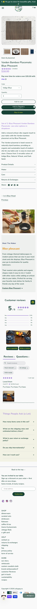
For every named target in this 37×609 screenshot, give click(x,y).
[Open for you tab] (33, 302)
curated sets (6, 516)
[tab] (22, 356)
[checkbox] (8, 373)
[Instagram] (11, 501)
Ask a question (12, 348)
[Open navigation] (7, 8)
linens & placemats (9, 527)
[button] (18, 107)
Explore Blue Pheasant (11, 288)
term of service (7, 553)
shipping (4, 545)
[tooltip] (34, 107)
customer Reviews (8, 572)
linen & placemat (8, 58)
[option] (7, 51)
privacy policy (6, 551)
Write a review (25, 348)
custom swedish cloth (9, 566)
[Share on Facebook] (9, 185)
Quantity (4, 92)
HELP (3, 537)
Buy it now (18, 112)
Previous (4, 200)
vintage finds (6, 530)
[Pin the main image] (14, 185)
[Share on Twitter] (12, 185)
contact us (5, 540)
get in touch (6, 574)
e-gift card (5, 532)
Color (3, 84)
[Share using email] (17, 185)
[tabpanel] (18, 382)
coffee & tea (6, 524)
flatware (4, 521)
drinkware (5, 519)
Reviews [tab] (9, 356)
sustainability (6, 577)
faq (2, 548)
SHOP (3, 511)
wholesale (5, 563)
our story (5, 561)
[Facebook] (3, 501)
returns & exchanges (9, 542)
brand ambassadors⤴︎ (9, 569)
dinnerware (5, 513)
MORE (3, 558)
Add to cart (18, 102)
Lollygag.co (18, 589)
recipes (4, 580)
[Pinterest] (7, 501)
